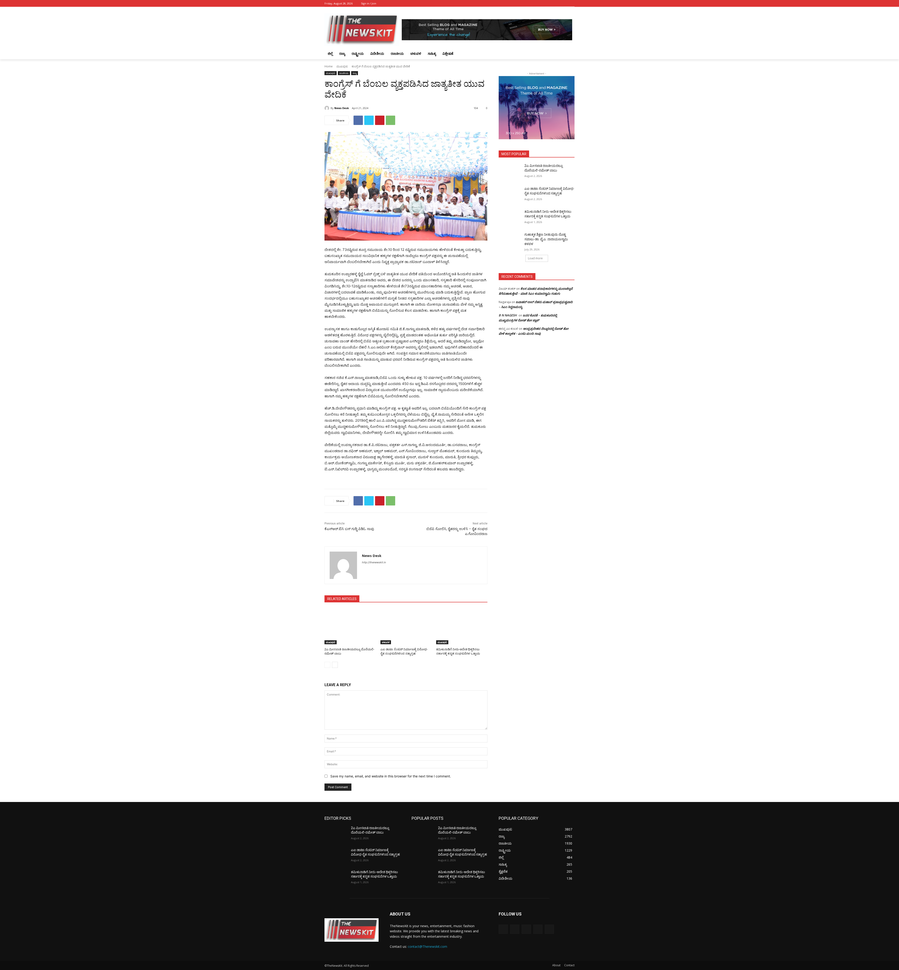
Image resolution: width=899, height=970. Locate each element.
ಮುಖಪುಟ (342, 66)
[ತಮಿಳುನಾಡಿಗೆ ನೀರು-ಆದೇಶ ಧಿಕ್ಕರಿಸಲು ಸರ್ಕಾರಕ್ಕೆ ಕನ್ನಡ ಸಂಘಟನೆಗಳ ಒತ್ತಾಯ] (461, 626)
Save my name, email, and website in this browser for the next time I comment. (390, 776)
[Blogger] (503, 929)
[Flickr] (526, 929)
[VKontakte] (549, 929)
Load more (535, 258)
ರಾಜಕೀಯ (344, 73)
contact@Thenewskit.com (427, 946)
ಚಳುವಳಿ (386, 642)
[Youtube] (572, 3)
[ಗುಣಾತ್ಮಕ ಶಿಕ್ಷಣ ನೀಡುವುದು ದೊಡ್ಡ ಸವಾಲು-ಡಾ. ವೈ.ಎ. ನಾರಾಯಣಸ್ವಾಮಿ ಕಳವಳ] (510, 240)
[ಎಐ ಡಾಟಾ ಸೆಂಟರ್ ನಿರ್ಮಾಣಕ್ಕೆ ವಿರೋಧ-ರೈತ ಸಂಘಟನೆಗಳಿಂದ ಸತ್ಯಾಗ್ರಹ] (406, 626)
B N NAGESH (508, 315)
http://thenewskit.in (374, 562)
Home (328, 66)
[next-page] (335, 665)
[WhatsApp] (390, 120)
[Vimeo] (565, 3)
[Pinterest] (379, 120)
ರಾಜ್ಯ (355, 73)
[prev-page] (327, 665)
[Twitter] (559, 3)
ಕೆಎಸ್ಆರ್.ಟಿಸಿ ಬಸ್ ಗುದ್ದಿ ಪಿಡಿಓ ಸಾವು (349, 529)
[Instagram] (552, 3)
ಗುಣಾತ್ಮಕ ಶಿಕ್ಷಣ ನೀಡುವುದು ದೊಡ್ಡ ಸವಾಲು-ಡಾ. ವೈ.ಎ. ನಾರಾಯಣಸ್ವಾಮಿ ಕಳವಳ (546, 239)
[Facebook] (546, 3)
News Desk (341, 108)
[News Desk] (327, 108)
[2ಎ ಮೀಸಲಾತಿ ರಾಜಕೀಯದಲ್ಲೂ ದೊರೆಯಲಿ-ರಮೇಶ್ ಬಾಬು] (350, 626)
